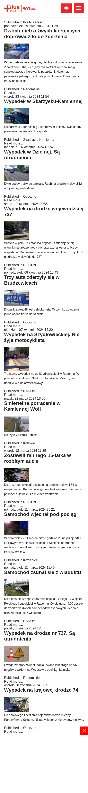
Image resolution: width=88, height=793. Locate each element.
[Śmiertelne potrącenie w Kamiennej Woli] (16, 430)
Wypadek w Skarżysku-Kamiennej (43, 101)
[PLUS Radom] (19, 8)
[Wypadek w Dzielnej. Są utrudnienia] (16, 179)
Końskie (29, 443)
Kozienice (30, 560)
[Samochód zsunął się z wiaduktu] (16, 594)
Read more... (13, 93)
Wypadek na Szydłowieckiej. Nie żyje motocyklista (41, 337)
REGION (29, 265)
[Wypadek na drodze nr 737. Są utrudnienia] (16, 660)
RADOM (29, 391)
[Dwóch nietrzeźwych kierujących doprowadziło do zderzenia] (16, 58)
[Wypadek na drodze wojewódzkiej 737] (16, 239)
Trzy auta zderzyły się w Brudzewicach (32, 280)
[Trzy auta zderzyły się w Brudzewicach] (16, 305)
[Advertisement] (44, 763)
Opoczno (29, 196)
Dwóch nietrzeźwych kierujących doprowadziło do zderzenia (42, 33)
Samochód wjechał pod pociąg (40, 514)
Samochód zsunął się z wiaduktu (42, 572)
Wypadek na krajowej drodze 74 (41, 690)
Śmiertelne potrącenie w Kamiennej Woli (32, 406)
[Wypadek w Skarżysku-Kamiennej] (16, 122)
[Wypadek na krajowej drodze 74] (16, 711)
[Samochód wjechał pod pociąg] (16, 534)
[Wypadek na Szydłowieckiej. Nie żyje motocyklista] (16, 369)
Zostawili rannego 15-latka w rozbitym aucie (37, 458)
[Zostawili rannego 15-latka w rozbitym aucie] (16, 480)
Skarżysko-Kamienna (38, 139)
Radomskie (31, 89)
